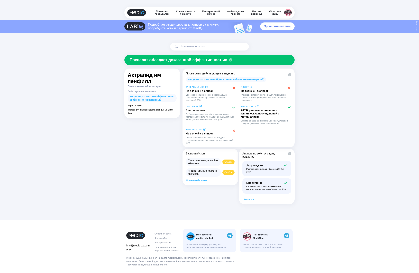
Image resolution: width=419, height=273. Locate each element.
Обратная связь (163, 233)
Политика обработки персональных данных (167, 249)
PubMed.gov (248, 106)
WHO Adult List (195, 87)
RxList (245, 87)
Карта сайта (161, 238)
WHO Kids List (194, 130)
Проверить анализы (277, 26)
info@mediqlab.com (138, 245)
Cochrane (192, 106)
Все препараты (163, 242)
